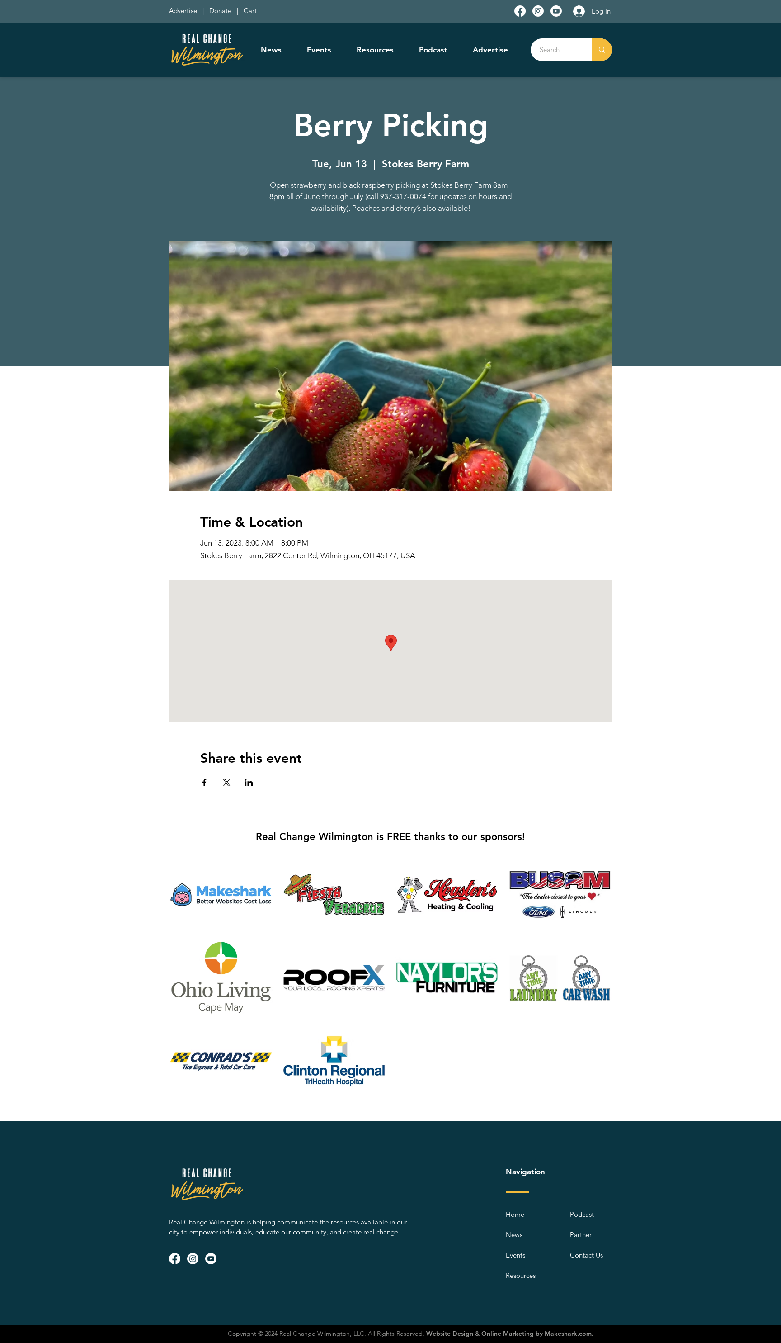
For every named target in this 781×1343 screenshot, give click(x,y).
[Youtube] (556, 11)
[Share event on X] (226, 782)
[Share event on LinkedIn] (249, 782)
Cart (250, 10)
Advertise (184, 10)
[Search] (602, 49)
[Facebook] (520, 11)
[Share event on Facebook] (204, 782)
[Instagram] (538, 11)
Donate (222, 10)
